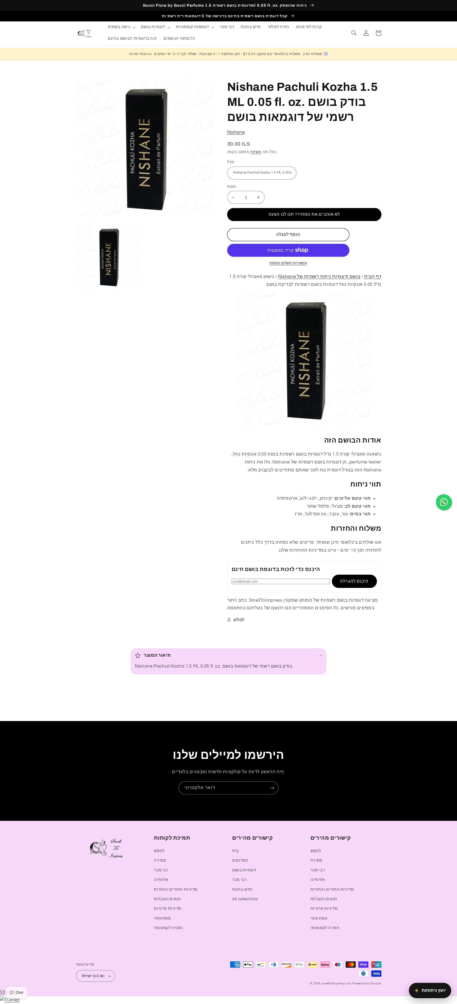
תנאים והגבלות (167, 899)
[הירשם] (272, 787)
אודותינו (161, 880)
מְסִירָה (160, 860)
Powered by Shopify (366, 983)
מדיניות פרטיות (167, 909)
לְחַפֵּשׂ (159, 851)
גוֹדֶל (230, 162)
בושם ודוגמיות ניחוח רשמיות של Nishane (319, 276)
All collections (245, 899)
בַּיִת (235, 851)
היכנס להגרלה (354, 581)
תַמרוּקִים (240, 860)
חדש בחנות (242, 890)
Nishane (236, 132)
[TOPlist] (10, 1000)
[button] (121, 27)
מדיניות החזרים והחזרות (175, 890)
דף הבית (372, 276)
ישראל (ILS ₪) (93, 976)
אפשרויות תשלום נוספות (288, 263)
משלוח (255, 152)
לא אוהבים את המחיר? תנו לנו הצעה (304, 214)
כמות (231, 186)
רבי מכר (161, 870)
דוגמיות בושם (244, 870)
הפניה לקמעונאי (168, 928)
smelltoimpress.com (336, 983)
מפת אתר (162, 918)
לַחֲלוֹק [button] (239, 620)
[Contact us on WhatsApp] (444, 502)
